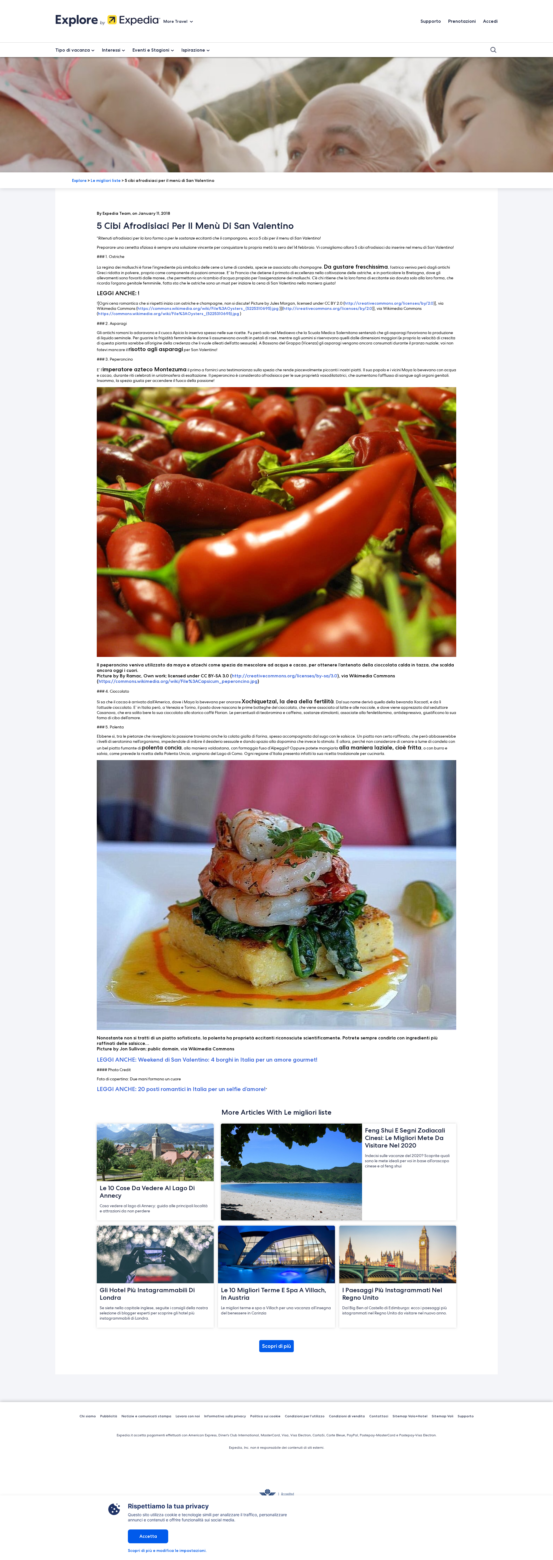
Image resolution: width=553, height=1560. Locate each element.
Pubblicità (108, 1416)
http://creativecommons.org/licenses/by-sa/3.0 (284, 676)
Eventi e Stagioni (150, 50)
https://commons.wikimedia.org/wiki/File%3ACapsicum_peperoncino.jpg (178, 681)
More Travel (175, 21)
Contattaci (378, 1416)
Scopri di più (276, 1346)
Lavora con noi (188, 1416)
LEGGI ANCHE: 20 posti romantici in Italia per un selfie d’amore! (181, 1089)
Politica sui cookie (265, 1416)
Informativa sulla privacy (225, 1416)
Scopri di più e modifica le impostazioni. (167, 1550)
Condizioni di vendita (347, 1416)
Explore (79, 180)
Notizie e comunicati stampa (146, 1416)
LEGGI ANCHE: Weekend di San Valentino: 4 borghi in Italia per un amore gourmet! (207, 1059)
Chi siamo (87, 1416)
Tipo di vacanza (72, 50)
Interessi (111, 50)
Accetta (148, 1536)
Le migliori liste (106, 180)
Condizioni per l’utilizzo (305, 1416)
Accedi (490, 21)
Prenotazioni (462, 21)
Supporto (431, 21)
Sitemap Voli (442, 1416)
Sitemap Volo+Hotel (410, 1416)
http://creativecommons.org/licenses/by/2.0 (388, 303)
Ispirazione (193, 50)
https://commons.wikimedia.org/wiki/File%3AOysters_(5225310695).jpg (208, 308)
